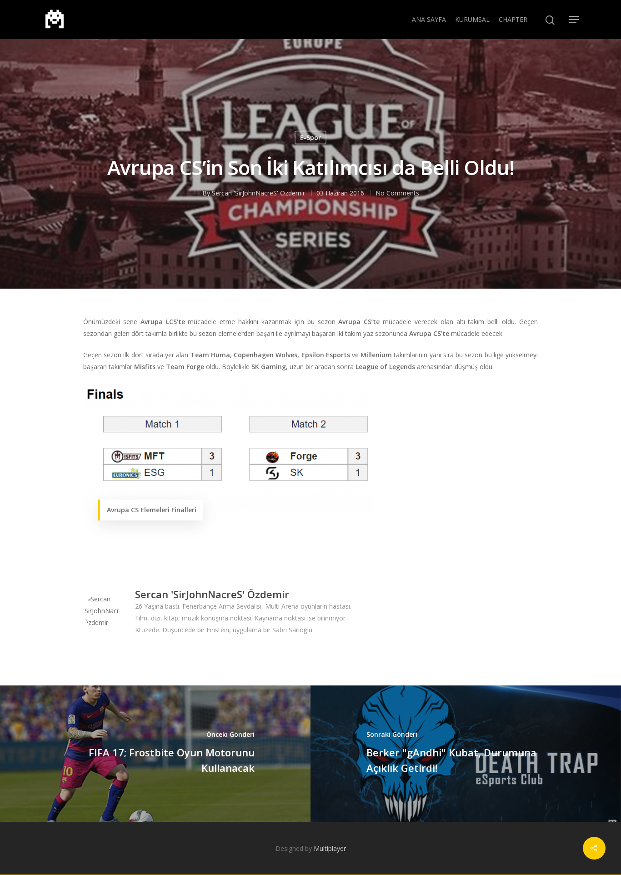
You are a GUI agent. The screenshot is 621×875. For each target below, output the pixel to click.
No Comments (397, 193)
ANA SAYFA (429, 19)
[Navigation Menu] (574, 19)
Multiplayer (330, 848)
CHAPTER (513, 19)
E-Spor (310, 137)
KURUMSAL (472, 19)
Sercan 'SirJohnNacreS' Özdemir (258, 193)
